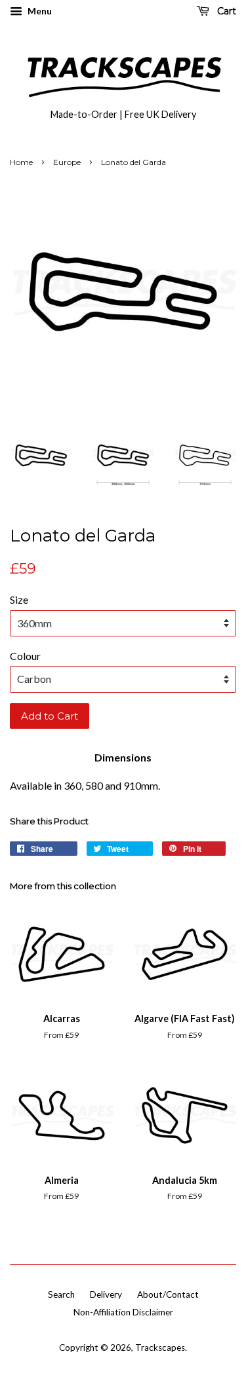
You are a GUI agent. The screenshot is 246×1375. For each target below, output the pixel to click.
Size (19, 599)
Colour (25, 656)
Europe (67, 162)
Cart (225, 11)
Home (21, 162)
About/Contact (168, 1294)
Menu (39, 10)
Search (61, 1294)
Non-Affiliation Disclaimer (123, 1312)
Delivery (106, 1294)
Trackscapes (160, 1347)
